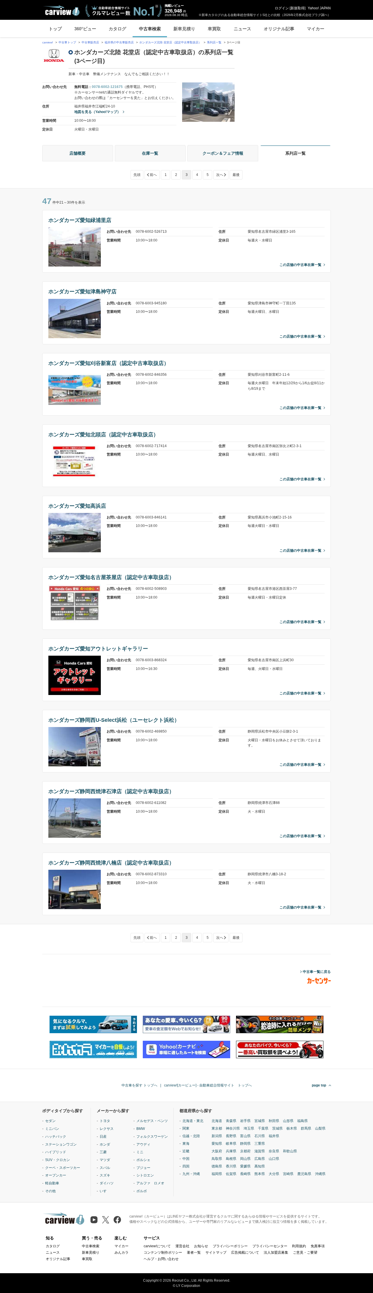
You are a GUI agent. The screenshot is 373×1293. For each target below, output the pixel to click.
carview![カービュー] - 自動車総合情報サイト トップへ (208, 1085)
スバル (105, 1168)
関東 (185, 1128)
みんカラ (122, 1252)
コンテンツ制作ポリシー (163, 1252)
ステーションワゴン (61, 1144)
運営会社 (182, 1246)
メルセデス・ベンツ (152, 1121)
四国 (185, 1166)
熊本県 (259, 1174)
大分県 (274, 1174)
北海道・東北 (192, 1121)
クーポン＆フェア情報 (223, 153)
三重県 (259, 1144)
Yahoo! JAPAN (319, 8)
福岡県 (217, 1174)
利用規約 (299, 1246)
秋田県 (274, 1121)
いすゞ (105, 1191)
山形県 (288, 1121)
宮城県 (259, 1121)
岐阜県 (231, 1144)
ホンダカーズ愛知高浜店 (77, 506)
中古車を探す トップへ (139, 1085)
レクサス (107, 1129)
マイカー (315, 28)
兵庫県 (231, 1151)
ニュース (242, 28)
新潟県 (217, 1136)
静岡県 (245, 1144)
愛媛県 (245, 1166)
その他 (50, 1191)
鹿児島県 (304, 1174)
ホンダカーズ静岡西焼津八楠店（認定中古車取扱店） (111, 863)
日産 (103, 1137)
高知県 (259, 1166)
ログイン (282, 8)
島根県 (231, 1159)
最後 (236, 175)
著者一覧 (194, 1252)
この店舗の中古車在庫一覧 (300, 265)
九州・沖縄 (191, 1174)
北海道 (217, 1121)
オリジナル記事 (279, 28)
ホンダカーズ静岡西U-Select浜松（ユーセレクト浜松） (114, 720)
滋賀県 (259, 1151)
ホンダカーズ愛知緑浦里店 (79, 220)
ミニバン (52, 1129)
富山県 (245, 1136)
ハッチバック (55, 1137)
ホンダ (105, 1144)
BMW (140, 1129)
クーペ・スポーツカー (62, 1168)
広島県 (259, 1159)
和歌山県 (290, 1151)
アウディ (143, 1144)
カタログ (117, 28)
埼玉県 (249, 1128)
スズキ (105, 1175)
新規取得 (298, 8)
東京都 (217, 1128)
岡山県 (245, 1159)
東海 (185, 1144)
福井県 (274, 1136)
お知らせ (201, 1246)
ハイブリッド (55, 1152)
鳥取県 (217, 1159)
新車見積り (184, 28)
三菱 (103, 1152)
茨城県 (277, 1128)
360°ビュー (85, 28)
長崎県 (245, 1174)
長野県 (231, 1136)
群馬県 (306, 1128)
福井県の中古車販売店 (119, 42)
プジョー (143, 1168)
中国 (185, 1159)
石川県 (259, 1136)
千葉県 (263, 1128)
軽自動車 (52, 1183)
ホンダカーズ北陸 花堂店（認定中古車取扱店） (170, 42)
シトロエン (145, 1175)
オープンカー (55, 1175)
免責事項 (318, 1246)
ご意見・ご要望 (305, 1252)
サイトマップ (215, 1252)
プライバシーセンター (269, 1246)
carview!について (157, 1246)
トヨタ (105, 1121)
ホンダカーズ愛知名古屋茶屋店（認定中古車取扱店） (111, 577)
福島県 (302, 1121)
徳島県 (217, 1166)
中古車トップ (67, 42)
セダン (50, 1121)
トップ (55, 28)
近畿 (185, 1151)
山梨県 (320, 1128)
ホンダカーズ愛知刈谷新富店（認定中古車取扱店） (108, 363)
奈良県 (274, 1151)
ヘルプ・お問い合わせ (161, 1259)
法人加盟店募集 (276, 1252)
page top (319, 1085)
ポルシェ (143, 1160)
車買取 (214, 28)
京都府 (245, 1151)
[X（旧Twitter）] (105, 1220)
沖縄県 (320, 1174)
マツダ (105, 1160)
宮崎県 (288, 1174)
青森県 (231, 1121)
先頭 (136, 175)
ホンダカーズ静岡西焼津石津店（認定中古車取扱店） (111, 791)
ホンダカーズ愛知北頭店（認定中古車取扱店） (103, 435)
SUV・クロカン (57, 1160)
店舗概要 (77, 153)
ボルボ (141, 1191)
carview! (47, 42)
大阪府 (217, 1151)
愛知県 (217, 1144)
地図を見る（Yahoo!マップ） (97, 112)
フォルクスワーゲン (152, 1137)
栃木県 (291, 1128)
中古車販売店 (90, 42)
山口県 (274, 1159)
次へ (219, 175)
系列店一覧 (214, 42)
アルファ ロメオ (150, 1183)
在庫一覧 (150, 153)
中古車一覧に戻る (317, 972)
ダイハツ (107, 1183)
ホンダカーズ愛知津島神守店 (82, 291)
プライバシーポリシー (230, 1246)
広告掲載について (245, 1252)
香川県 (231, 1166)
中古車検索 (150, 28)
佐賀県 (231, 1174)
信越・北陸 (191, 1136)
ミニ (139, 1152)
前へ (153, 175)
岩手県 (245, 1121)
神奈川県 (233, 1128)
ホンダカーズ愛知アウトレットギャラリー (98, 649)
